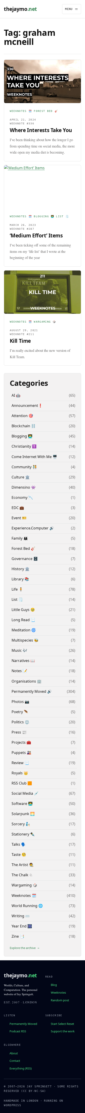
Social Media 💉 (25, 793)
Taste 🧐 (19, 854)
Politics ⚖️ (20, 721)
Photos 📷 (20, 701)
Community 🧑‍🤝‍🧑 (24, 466)
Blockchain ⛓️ (24, 425)
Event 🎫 (19, 517)
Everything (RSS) (21, 1068)
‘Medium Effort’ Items (36, 235)
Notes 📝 (19, 670)
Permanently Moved (23, 1023)
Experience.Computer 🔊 (33, 528)
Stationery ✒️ (23, 834)
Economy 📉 (22, 497)
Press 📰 (19, 732)
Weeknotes (58, 992)
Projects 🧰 (21, 742)
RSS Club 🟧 (22, 783)
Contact (15, 1061)
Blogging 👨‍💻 (44, 216)
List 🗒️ (62, 216)
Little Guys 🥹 (23, 609)
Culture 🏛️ (21, 477)
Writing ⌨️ (21, 915)
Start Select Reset (62, 1023)
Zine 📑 (18, 936)
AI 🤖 (16, 395)
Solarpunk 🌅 (23, 813)
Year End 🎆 (22, 926)
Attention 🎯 (22, 415)
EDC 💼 (18, 507)
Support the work (63, 1031)
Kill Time (20, 341)
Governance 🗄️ (25, 558)
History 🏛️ (20, 568)
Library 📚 (20, 579)
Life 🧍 (17, 589)
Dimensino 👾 (24, 487)
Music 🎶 (19, 650)
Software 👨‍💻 (22, 803)
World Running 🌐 (27, 905)
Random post (60, 1000)
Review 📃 (20, 762)
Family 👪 (20, 538)
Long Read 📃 (23, 619)
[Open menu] (71, 9)
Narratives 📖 (23, 660)
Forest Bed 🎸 (46, 111)
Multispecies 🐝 (25, 640)
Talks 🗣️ (19, 844)
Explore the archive (23, 948)
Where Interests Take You (41, 130)
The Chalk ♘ (22, 874)
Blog (54, 985)
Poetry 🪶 (20, 711)
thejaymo (20, 8)
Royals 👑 (20, 772)
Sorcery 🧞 (21, 823)
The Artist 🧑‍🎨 (23, 864)
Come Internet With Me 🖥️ (34, 456)
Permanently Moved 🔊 (32, 691)
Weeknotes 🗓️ (21, 111)
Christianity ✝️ (24, 446)
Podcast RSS (18, 1031)
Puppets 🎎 (21, 752)
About (14, 1053)
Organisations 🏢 (26, 681)
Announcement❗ (27, 405)
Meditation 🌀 (24, 630)
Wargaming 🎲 (45, 321)
